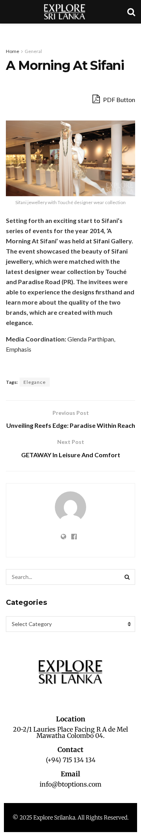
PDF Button (118, 99)
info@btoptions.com (70, 784)
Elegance (35, 382)
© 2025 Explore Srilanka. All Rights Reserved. (70, 817)
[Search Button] (127, 577)
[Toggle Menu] (10, 31)
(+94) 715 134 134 (71, 760)
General (33, 51)
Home (12, 51)
